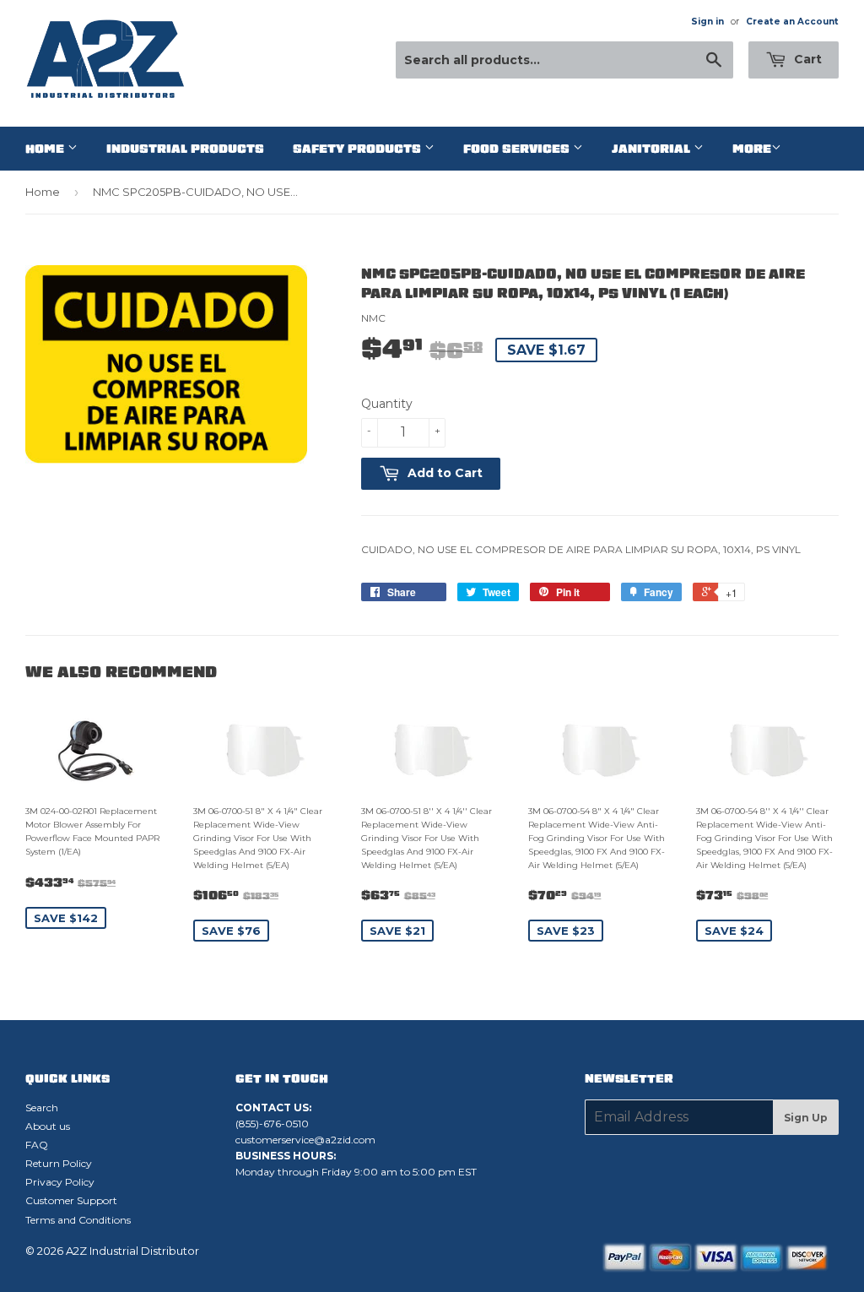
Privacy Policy (59, 1181)
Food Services (518, 148)
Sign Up (806, 1117)
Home (46, 148)
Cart (806, 59)
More (751, 148)
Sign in (707, 21)
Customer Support (71, 1200)
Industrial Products (185, 148)
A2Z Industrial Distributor (132, 1250)
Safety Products (358, 148)
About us (47, 1126)
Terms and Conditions (78, 1219)
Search (41, 1107)
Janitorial (653, 148)
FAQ (36, 1144)
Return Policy (58, 1163)
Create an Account (792, 21)
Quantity (387, 403)
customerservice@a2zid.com (305, 1139)
